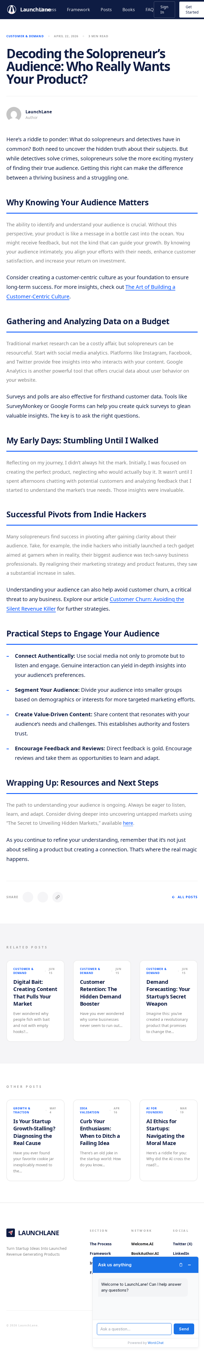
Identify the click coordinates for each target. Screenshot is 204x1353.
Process (48, 10)
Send (184, 1329)
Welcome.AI (142, 1243)
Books (128, 10)
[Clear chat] (181, 1264)
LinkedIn (181, 1253)
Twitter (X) (182, 1243)
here (128, 823)
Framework (78, 10)
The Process (101, 1243)
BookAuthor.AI (145, 1253)
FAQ (150, 10)
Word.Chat (156, 1343)
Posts (106, 10)
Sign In (164, 9)
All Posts (188, 897)
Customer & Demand (25, 36)
